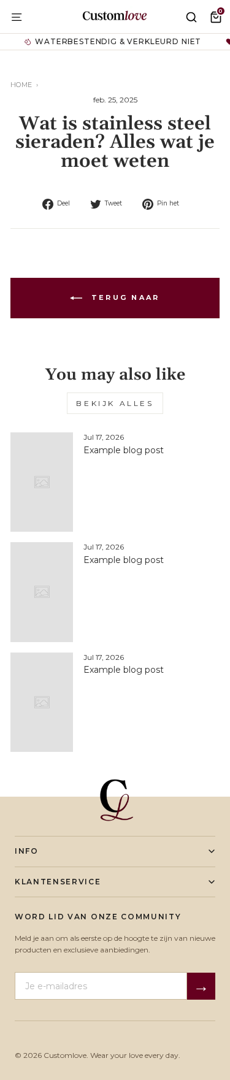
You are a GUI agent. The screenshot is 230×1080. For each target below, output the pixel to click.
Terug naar (123, 297)
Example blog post (123, 450)
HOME (21, 84)
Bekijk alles (114, 403)
